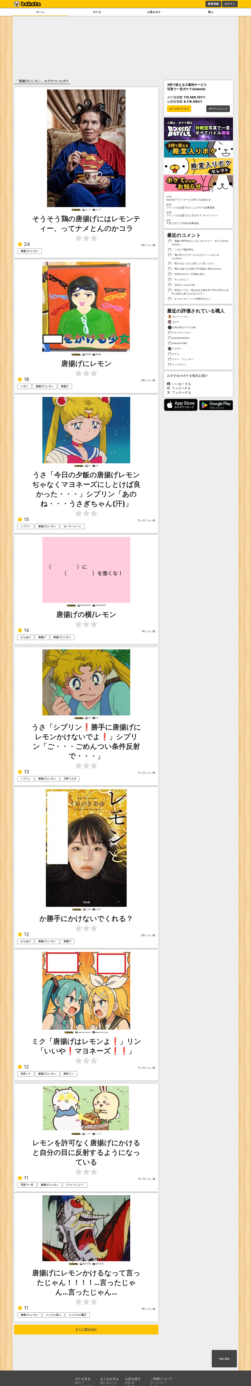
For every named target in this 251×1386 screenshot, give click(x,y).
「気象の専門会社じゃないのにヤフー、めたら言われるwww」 (200, 242)
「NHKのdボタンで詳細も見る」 (189, 273)
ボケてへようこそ (218, 108)
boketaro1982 (179, 343)
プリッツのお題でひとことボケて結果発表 (190, 206)
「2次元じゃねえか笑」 (184, 284)
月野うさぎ (70, 778)
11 (26, 1178)
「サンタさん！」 (181, 279)
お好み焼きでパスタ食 (184, 327)
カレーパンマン (180, 316)
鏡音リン (69, 1073)
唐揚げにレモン (29, 251)
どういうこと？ (75, 1184)
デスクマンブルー (181, 332)
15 (26, 519)
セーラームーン (72, 526)
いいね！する (180, 384)
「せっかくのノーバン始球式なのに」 (192, 298)
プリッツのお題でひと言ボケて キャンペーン (192, 214)
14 (26, 630)
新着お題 (130, 1382)
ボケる (97, 12)
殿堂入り (79, 1382)
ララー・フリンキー (182, 359)
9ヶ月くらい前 (146, 1178)
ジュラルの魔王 (77, 1314)
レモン (24, 386)
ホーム (40, 12)
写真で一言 (27, 1184)
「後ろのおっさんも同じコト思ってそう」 (194, 263)
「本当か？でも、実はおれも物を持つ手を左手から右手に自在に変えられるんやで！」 (200, 292)
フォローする (180, 388)
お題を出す (154, 12)
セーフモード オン (179, 108)
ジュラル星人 (53, 1314)
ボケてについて (158, 1382)
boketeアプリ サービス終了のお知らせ (188, 198)
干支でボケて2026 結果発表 (182, 222)
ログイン (229, 3)
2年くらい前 (148, 935)
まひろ (175, 321)
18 (26, 379)
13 (26, 772)
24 (27, 244)
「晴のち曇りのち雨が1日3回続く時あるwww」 (197, 268)
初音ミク (26, 1073)
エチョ (175, 353)
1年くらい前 (148, 631)
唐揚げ (65, 386)
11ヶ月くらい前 (146, 520)
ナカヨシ (177, 348)
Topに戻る (224, 1358)
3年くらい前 (148, 245)
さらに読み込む (86, 1329)
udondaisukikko (181, 337)
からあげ (26, 637)
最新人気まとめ (108, 1382)
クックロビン (179, 364)
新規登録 (213, 3)
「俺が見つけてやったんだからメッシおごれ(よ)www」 (195, 256)
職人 (211, 12)
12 (26, 934)
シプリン (26, 526)
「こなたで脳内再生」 (184, 249)
